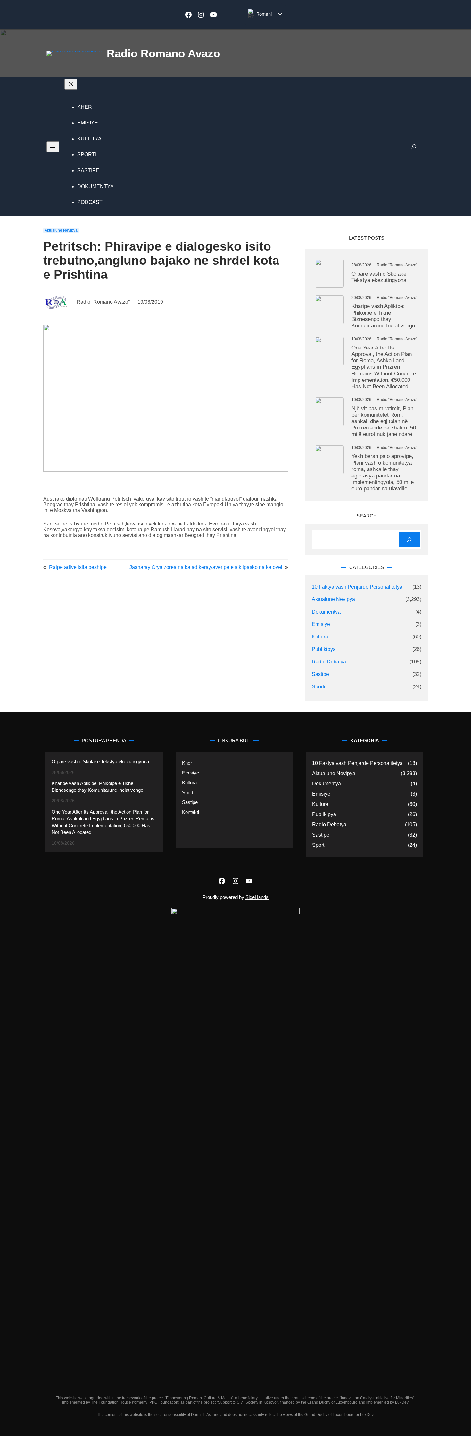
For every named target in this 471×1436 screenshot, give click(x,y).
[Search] (409, 539)
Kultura (320, 636)
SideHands (257, 897)
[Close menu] (70, 84)
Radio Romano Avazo (163, 53)
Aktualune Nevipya (61, 230)
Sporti (318, 686)
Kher (187, 763)
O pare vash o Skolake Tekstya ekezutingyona (378, 277)
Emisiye (321, 624)
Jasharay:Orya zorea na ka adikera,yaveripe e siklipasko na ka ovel (205, 567)
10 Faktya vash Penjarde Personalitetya (357, 587)
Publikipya (324, 649)
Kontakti (190, 812)
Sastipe (320, 674)
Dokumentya (326, 611)
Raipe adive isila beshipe (78, 567)
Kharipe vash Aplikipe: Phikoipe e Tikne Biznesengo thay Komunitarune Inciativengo (383, 316)
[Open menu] (52, 146)
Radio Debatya (329, 661)
